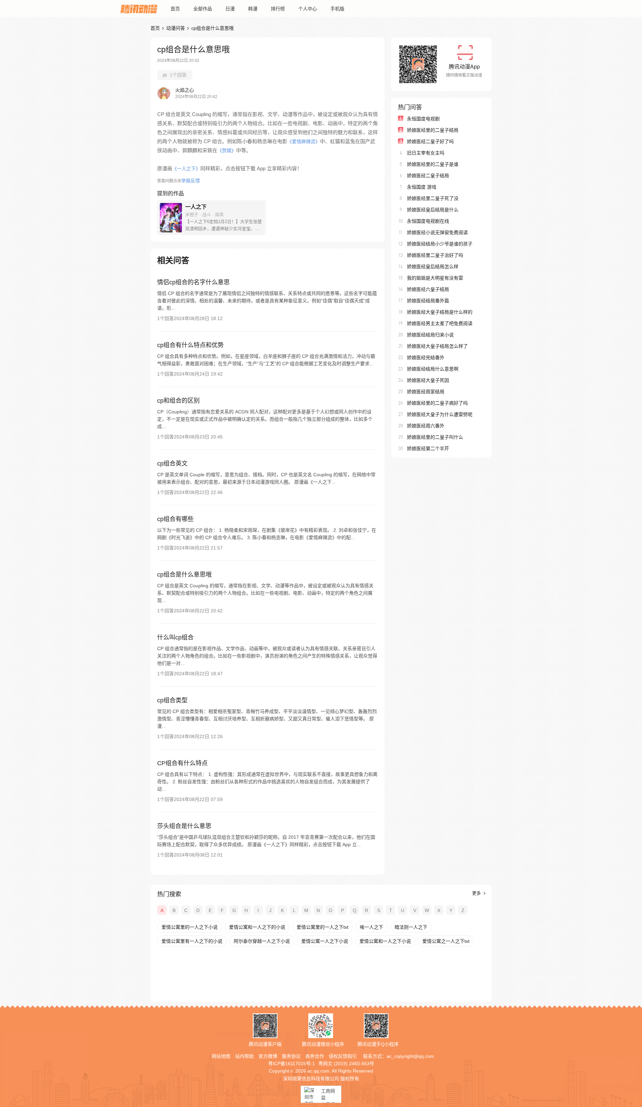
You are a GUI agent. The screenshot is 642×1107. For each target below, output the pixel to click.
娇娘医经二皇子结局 (428, 175)
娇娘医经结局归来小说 (430, 334)
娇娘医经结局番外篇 (428, 300)
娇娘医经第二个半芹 (428, 448)
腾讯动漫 (138, 8)
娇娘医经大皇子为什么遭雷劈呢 (439, 414)
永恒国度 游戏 (421, 187)
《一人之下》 (186, 168)
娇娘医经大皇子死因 (428, 380)
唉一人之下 (371, 927)
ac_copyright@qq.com (410, 1056)
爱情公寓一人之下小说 (324, 941)
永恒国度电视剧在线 (428, 221)
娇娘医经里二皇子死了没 (432, 198)
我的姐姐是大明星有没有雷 (435, 278)
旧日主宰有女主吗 (425, 153)
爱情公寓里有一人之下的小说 (192, 941)
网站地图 (221, 1056)
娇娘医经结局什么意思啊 (432, 369)
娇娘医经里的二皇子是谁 (432, 164)
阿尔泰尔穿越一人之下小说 (262, 941)
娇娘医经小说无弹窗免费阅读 (437, 232)
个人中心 (307, 8)
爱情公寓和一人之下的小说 (257, 927)
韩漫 (252, 8)
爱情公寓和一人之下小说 (385, 941)
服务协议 (291, 1056)
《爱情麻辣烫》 (303, 141)
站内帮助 (244, 1056)
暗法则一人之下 (411, 927)
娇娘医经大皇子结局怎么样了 (437, 346)
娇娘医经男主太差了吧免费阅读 (439, 323)
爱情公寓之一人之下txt (445, 941)
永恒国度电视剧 (423, 118)
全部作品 (202, 8)
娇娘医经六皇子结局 (428, 289)
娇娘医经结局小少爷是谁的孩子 (439, 243)
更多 (477, 893)
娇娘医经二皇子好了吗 (430, 141)
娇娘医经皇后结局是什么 (432, 209)
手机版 (337, 8)
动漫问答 (175, 28)
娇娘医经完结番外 (425, 357)
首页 (175, 8)
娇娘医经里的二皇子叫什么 (435, 437)
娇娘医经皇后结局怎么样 (432, 266)
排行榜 (278, 8)
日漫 (230, 8)
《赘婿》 (226, 150)
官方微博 (267, 1056)
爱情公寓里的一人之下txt (322, 927)
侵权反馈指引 (343, 1056)
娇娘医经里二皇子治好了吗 (435, 255)
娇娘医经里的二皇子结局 (432, 130)
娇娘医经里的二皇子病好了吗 (437, 403)
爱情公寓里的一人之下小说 (190, 927)
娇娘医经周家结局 (425, 391)
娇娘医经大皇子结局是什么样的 (439, 312)
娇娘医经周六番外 (425, 425)
